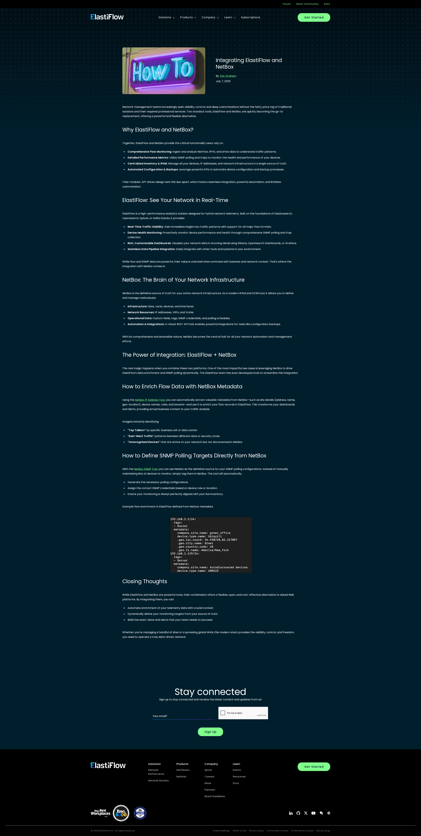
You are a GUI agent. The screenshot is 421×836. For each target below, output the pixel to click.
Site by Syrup (323, 830)
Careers (209, 776)
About (208, 770)
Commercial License (302, 830)
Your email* (160, 716)
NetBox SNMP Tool (145, 469)
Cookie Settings (221, 830)
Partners (210, 789)
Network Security (158, 780)
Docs (327, 4)
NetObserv (183, 770)
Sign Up (210, 732)
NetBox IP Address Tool (150, 400)
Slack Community (307, 4)
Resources (239, 776)
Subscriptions (250, 17)
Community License (277, 830)
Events (237, 770)
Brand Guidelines (215, 796)
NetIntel (181, 776)
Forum (287, 4)
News (208, 783)
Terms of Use (240, 830)
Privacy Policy (256, 830)
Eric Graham (228, 76)
